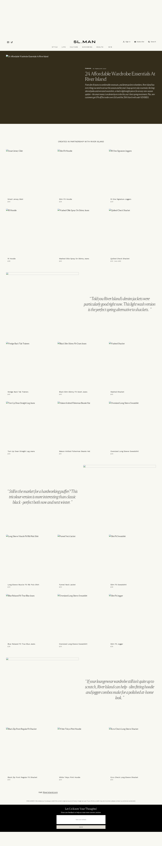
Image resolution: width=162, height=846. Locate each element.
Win (110, 47)
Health (99, 47)
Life (64, 47)
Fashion (88, 68)
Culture (74, 47)
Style (55, 47)
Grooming (87, 47)
